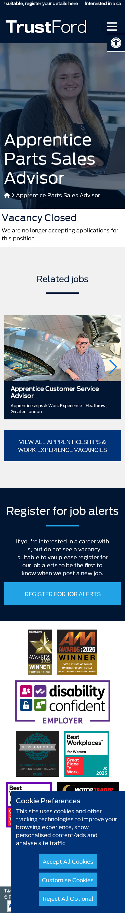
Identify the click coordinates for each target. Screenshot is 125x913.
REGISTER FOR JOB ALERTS (63, 593)
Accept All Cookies (68, 861)
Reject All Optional (68, 898)
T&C (9, 890)
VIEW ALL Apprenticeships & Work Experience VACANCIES (62, 445)
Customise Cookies (68, 880)
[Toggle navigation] (111, 26)
